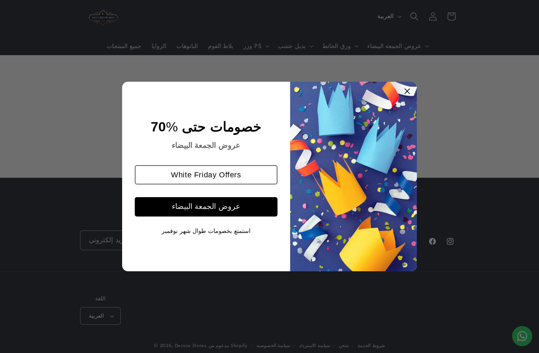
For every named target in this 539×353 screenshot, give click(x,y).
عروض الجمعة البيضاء (206, 206)
